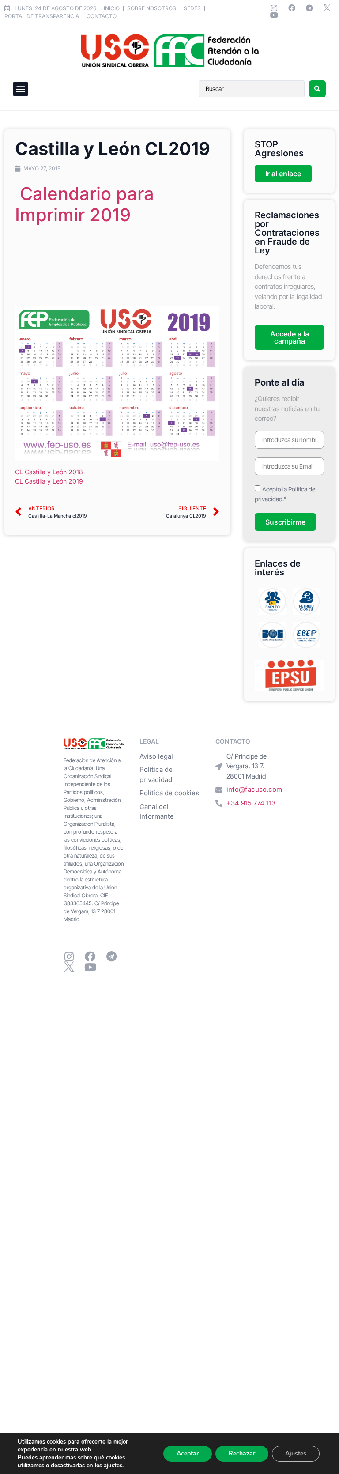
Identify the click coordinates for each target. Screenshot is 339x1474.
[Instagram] (274, 7)
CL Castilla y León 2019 (49, 481)
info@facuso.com (254, 789)
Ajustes (295, 1453)
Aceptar (188, 1453)
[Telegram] (309, 7)
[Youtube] (274, 15)
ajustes (113, 1466)
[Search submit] (317, 88)
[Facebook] (291, 7)
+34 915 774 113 (250, 803)
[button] (20, 89)
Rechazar (242, 1453)
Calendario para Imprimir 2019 (84, 204)
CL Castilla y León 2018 (49, 472)
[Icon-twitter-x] (327, 7)
